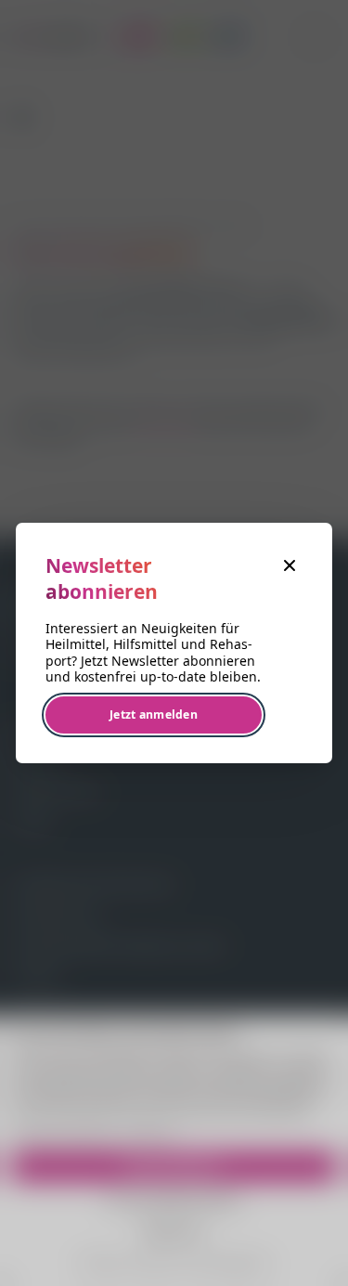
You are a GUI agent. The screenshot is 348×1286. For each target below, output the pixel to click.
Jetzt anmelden (154, 714)
